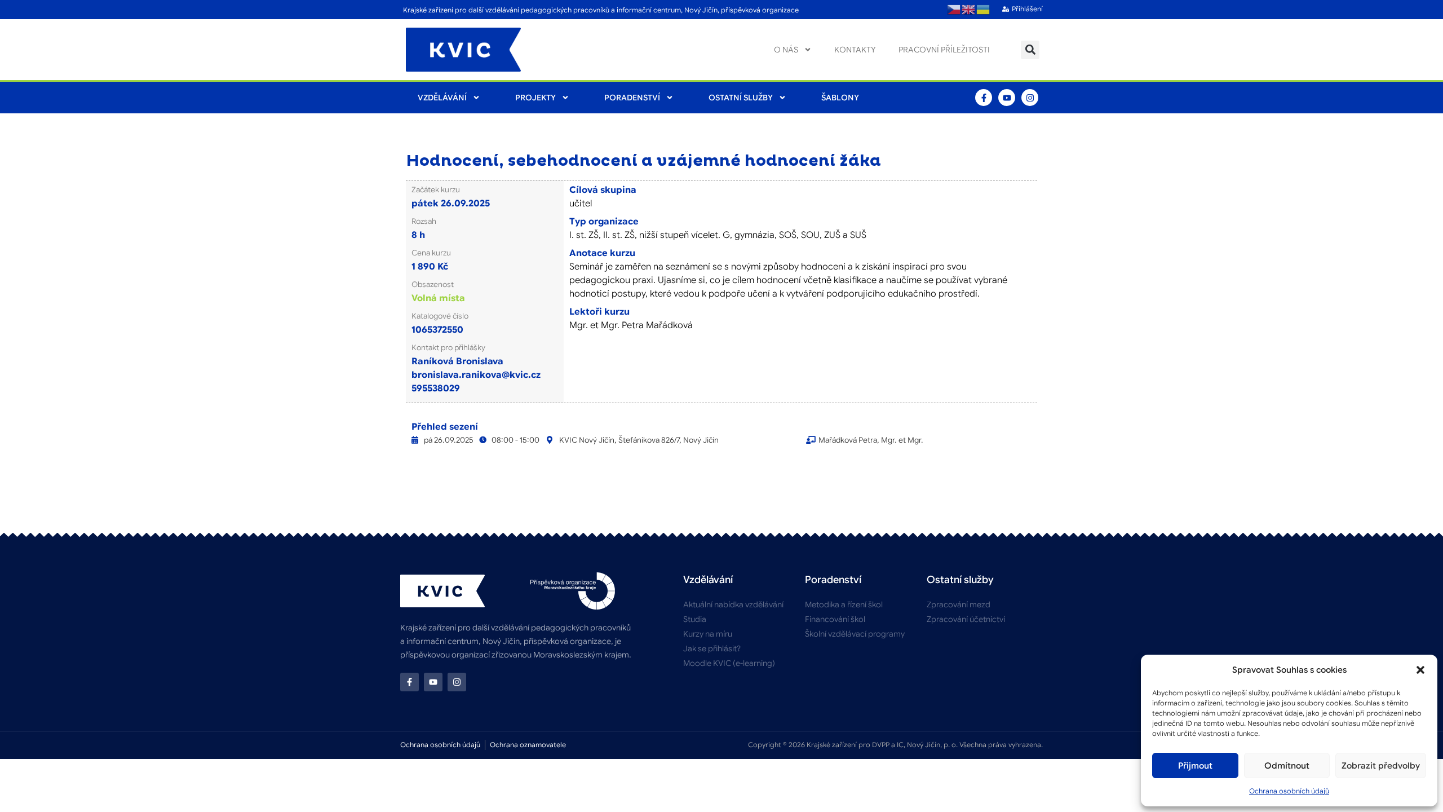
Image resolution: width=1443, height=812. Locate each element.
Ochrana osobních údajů (1289, 791)
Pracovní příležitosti (944, 50)
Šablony (840, 97)
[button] (1420, 670)
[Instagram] (1029, 97)
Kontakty (855, 50)
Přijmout (1195, 766)
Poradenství (632, 97)
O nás (786, 50)
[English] (969, 9)
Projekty (535, 97)
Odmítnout (1286, 766)
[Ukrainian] (983, 9)
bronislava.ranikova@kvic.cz (476, 375)
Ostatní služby (741, 97)
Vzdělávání (442, 97)
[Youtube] (1006, 97)
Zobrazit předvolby (1381, 766)
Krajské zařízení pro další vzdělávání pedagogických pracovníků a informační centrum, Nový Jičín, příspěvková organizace (601, 10)
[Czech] (954, 9)
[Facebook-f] (983, 97)
